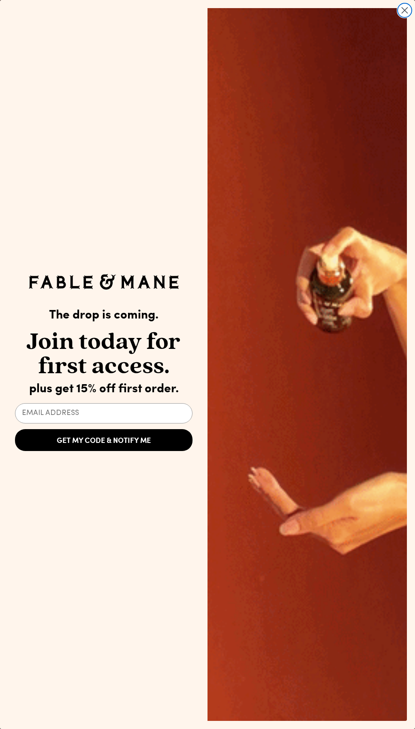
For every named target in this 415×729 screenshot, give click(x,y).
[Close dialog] (405, 10)
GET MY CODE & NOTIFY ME (104, 440)
